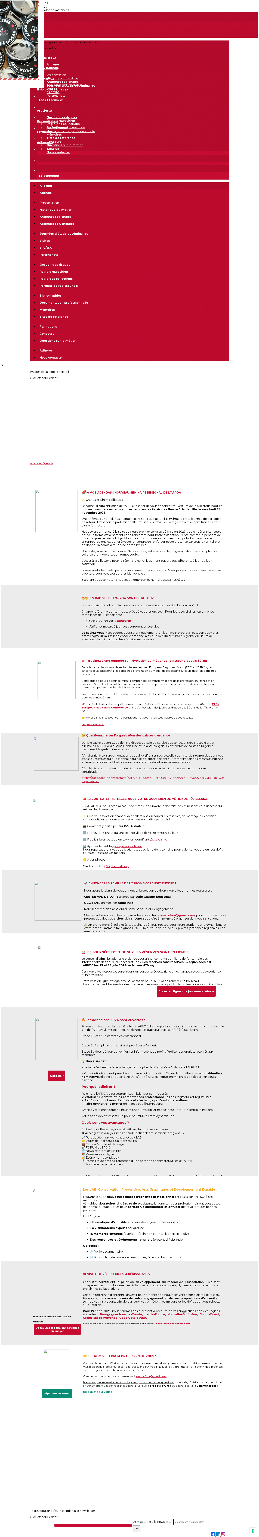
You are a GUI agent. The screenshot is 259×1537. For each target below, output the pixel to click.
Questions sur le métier (65, 145)
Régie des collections (63, 124)
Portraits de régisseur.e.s (59, 285)
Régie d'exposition (61, 120)
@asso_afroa (158, 839)
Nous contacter (58, 152)
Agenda (46, 193)
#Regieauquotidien (128, 846)
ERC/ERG (53, 92)
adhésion (124, 620)
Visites (45, 240)
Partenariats (56, 95)
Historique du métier (63, 78)
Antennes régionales (62, 81)
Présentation (56, 75)
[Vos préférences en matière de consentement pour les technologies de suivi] (252, 1530)
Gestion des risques (62, 117)
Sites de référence (54, 316)
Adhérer (53, 149)
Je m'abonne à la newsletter (153, 1521)
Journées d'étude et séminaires (71, 85)
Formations (55, 138)
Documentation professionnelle (71, 131)
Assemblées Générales (57, 223)
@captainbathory (116, 866)
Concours (54, 141)
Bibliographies (58, 128)
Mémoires (54, 134)
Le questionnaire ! (93, 724)
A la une (53, 64)
